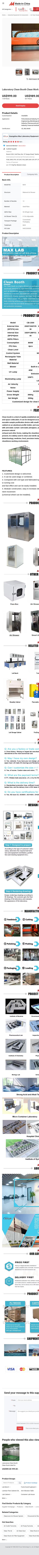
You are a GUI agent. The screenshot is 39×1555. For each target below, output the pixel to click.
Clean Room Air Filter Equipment (14, 1536)
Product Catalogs (31, 1483)
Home (4, 15)
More (4, 1540)
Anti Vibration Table (27, 1491)
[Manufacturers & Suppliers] (19, 4)
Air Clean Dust (21, 1531)
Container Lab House (28, 1494)
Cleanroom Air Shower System (13, 1516)
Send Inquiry (20, 106)
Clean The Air (8, 1531)
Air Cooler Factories (10, 1526)
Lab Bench (5, 1487)
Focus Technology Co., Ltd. (26, 1547)
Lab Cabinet (6, 1494)
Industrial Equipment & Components (18, 15)
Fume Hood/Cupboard (28, 1487)
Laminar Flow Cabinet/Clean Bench (13, 1491)
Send (20, 1428)
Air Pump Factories (27, 1526)
